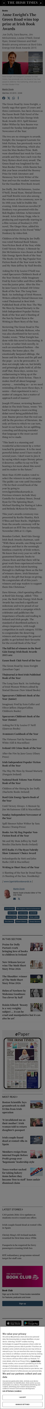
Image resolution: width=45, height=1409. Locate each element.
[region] (22, 1367)
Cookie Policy (35, 1361)
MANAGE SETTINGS (22, 1404)
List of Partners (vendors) (12, 1391)
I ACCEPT (22, 1397)
